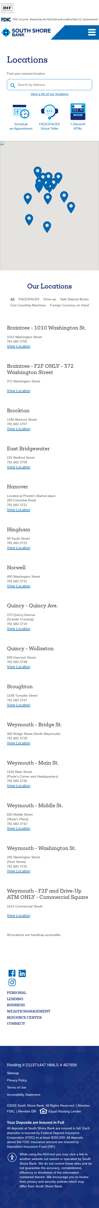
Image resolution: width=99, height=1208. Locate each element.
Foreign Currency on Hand (69, 305)
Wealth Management (28, 1011)
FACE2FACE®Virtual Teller (49, 126)
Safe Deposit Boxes (74, 299)
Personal (16, 993)
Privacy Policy (17, 1080)
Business (16, 1005)
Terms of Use (16, 1087)
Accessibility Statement (23, 1094)
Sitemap (13, 1073)
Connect (16, 1024)
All (12, 299)
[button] (29, 220)
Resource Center (24, 1018)
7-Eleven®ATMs (77, 126)
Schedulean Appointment (21, 126)
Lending (15, 999)
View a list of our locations (49, 94)
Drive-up (50, 299)
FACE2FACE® (29, 299)
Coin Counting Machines (28, 305)
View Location (18, 346)
